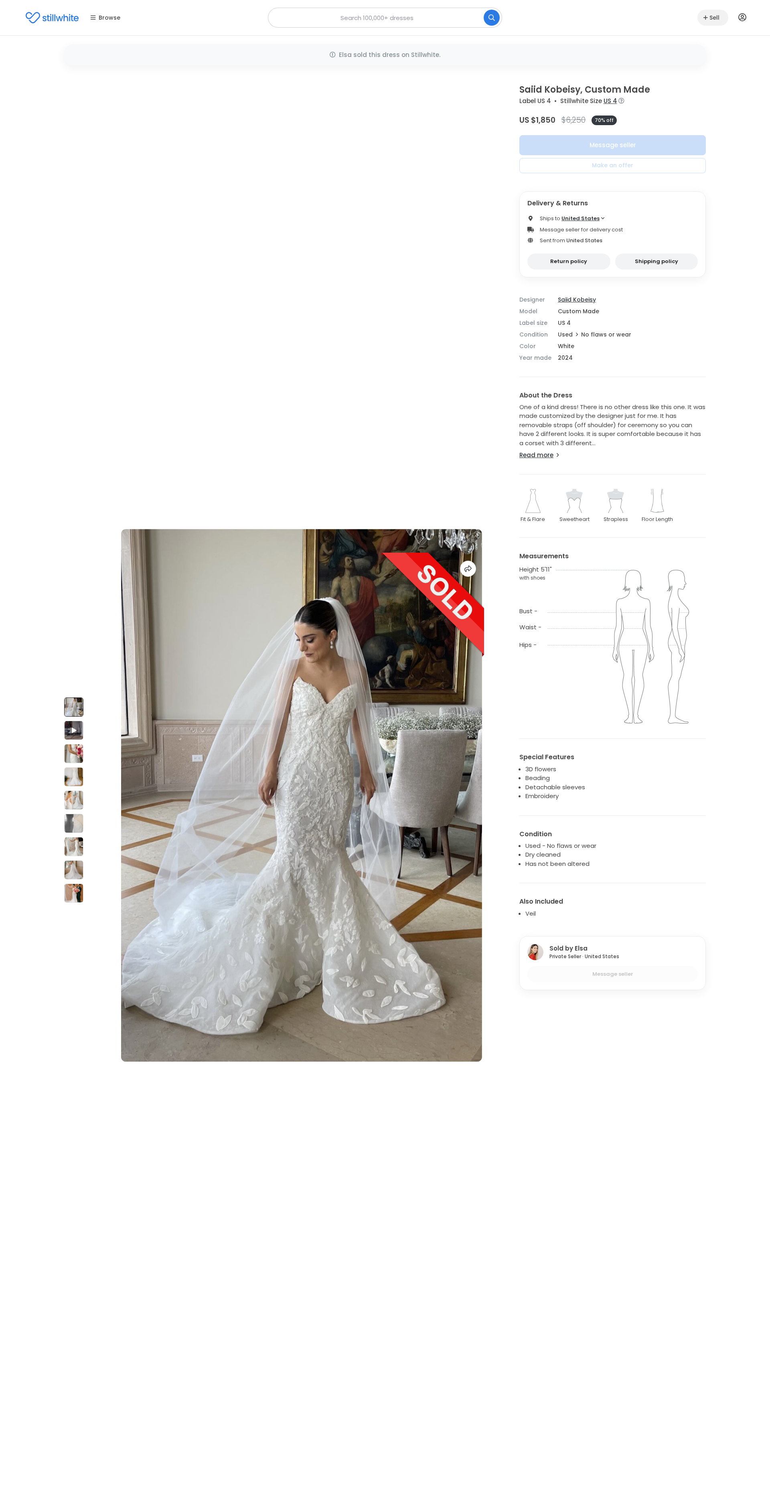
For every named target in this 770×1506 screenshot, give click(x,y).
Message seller (613, 145)
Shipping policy (656, 261)
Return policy (568, 261)
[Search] (492, 18)
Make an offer (612, 165)
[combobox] (385, 17)
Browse (109, 18)
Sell (714, 18)
